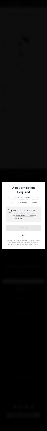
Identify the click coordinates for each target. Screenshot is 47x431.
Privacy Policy (18, 218)
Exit (23, 235)
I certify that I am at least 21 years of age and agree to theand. (24, 214)
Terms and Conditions (24, 216)
